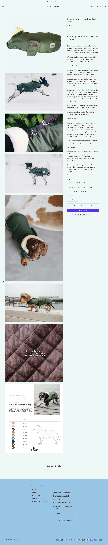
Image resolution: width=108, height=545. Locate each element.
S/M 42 (84, 187)
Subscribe (60, 526)
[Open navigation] (3, 6)
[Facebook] (71, 174)
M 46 (92, 187)
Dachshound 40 (73, 187)
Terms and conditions (39, 501)
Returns (34, 498)
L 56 (69, 191)
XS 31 (78, 183)
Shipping (34, 492)
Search (33, 489)
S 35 (84, 183)
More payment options (83, 214)
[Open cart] (105, 6)
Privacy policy (36, 495)
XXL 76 (83, 191)
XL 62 (76, 191)
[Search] (101, 6)
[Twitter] (73, 174)
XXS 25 (70, 183)
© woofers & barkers (12, 539)
